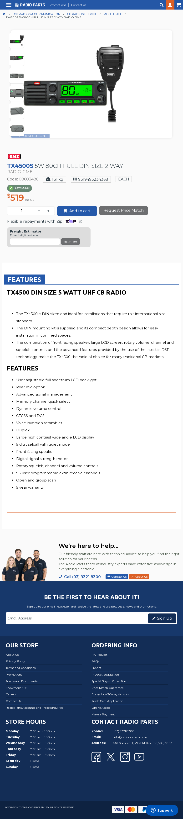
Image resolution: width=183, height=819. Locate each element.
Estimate (70, 241)
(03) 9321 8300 (123, 731)
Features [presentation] (24, 279)
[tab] (24, 279)
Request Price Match (123, 210)
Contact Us (119, 576)
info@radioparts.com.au (130, 737)
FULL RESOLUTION (30, 136)
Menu (9, 6)
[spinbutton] (21, 210)
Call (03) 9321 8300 (82, 577)
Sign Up (164, 618)
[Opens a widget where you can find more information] (161, 811)
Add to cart (79, 211)
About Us (141, 576)
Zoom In (96, 90)
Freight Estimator (25, 231)
